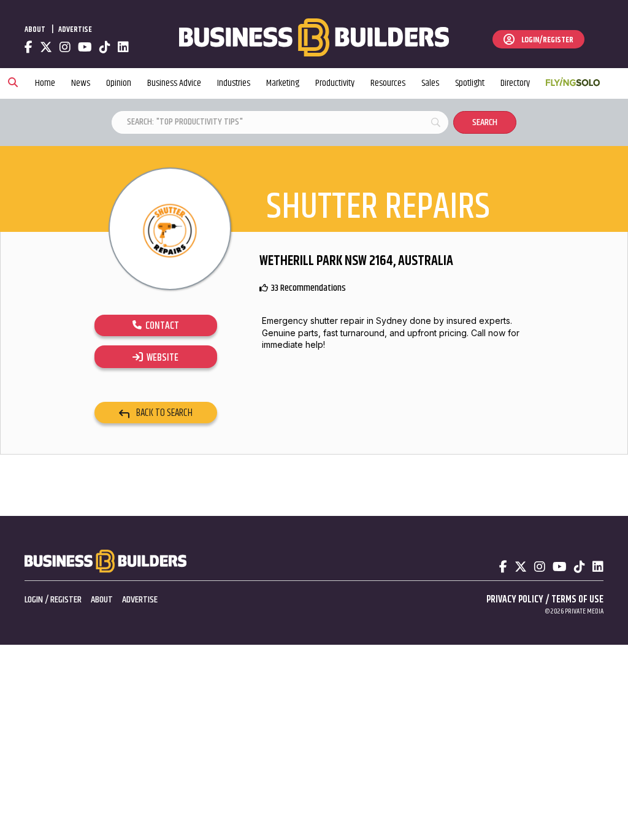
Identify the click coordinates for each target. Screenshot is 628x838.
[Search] (12, 83)
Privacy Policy (514, 599)
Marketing (282, 83)
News (80, 83)
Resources (387, 83)
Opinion (118, 83)
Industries (233, 83)
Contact (160, 326)
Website (160, 358)
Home (45, 83)
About (35, 29)
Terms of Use (577, 599)
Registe (63, 599)
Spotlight (469, 83)
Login (34, 599)
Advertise (75, 29)
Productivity (334, 83)
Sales (430, 83)
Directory (515, 83)
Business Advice (174, 83)
